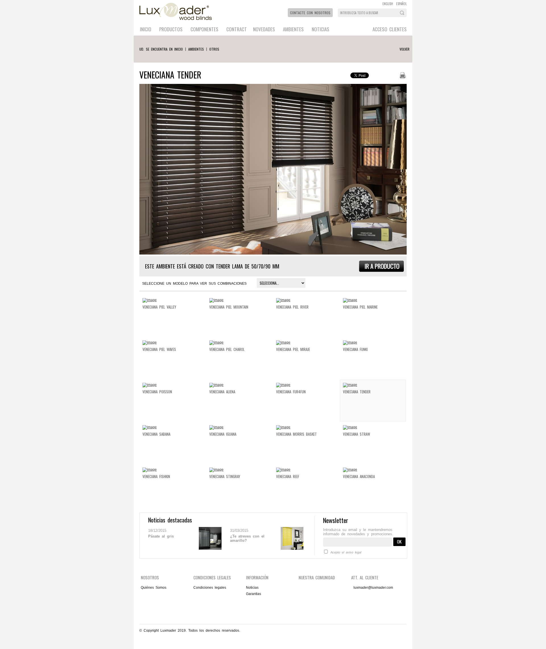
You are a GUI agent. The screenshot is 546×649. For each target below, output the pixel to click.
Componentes (204, 29)
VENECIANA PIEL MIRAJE (293, 349)
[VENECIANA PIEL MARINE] (350, 300)
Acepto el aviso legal (345, 552)
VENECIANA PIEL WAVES (159, 349)
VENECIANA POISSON (157, 391)
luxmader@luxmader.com (373, 588)
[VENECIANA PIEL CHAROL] (216, 342)
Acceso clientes (390, 29)
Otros (214, 49)
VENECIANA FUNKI (355, 349)
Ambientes (293, 29)
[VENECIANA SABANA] (149, 427)
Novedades (264, 29)
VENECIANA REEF (287, 476)
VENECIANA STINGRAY (224, 476)
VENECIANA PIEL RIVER (292, 307)
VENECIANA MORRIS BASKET (296, 434)
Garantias (253, 594)
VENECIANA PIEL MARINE (360, 307)
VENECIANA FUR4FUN (291, 391)
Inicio (145, 29)
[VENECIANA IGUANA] (216, 427)
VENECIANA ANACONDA (359, 476)
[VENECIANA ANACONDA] (350, 470)
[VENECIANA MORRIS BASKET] (283, 427)
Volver (405, 49)
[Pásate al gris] (210, 549)
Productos (171, 29)
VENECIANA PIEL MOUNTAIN (228, 307)
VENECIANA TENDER (357, 391)
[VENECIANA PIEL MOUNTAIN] (216, 300)
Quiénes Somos (153, 588)
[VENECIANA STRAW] (350, 427)
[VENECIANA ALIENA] (216, 385)
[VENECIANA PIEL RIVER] (283, 300)
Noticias (320, 29)
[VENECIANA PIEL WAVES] (149, 342)
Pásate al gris (161, 536)
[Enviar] (399, 545)
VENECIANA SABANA (156, 434)
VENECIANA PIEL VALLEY (159, 307)
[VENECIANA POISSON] (149, 385)
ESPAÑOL (401, 3)
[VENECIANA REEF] (283, 470)
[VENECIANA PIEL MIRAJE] (283, 342)
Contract (236, 29)
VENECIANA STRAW (356, 434)
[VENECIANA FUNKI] (350, 342)
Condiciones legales (209, 588)
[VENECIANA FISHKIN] (149, 470)
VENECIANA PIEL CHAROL (227, 349)
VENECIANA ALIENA (222, 391)
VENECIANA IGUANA (222, 434)
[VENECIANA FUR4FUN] (283, 385)
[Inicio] (176, 22)
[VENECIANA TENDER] (350, 385)
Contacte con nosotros (310, 12)
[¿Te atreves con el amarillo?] (292, 549)
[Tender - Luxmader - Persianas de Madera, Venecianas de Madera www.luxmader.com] (381, 271)
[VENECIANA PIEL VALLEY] (149, 300)
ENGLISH (387, 3)
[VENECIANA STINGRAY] (216, 470)
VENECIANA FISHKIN (156, 476)
